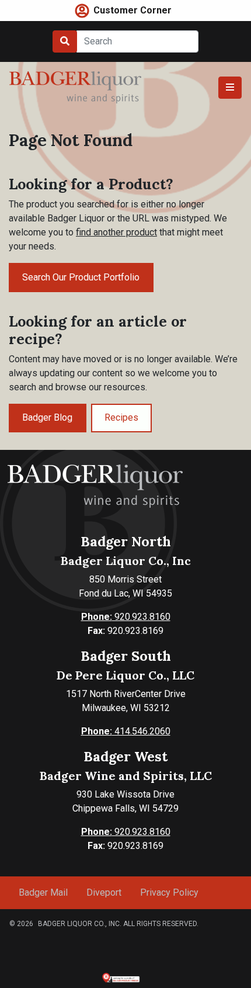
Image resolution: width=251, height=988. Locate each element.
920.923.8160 (125, 616)
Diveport (103, 892)
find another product (116, 232)
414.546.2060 (125, 731)
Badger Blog (47, 417)
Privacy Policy (169, 892)
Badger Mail (43, 892)
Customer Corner (132, 10)
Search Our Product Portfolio (81, 277)
